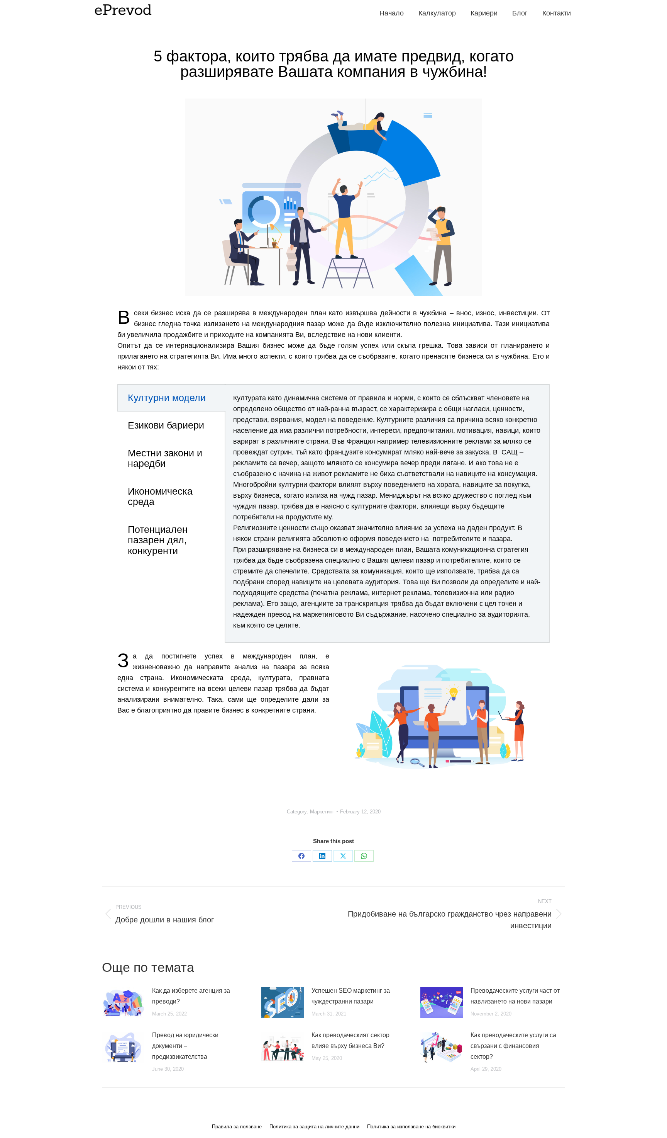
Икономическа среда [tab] (160, 496)
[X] (343, 856)
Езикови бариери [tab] (166, 425)
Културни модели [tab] (167, 397)
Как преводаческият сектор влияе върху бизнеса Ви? (350, 1040)
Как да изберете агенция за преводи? (191, 996)
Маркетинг (322, 812)
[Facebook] (301, 856)
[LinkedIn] (322, 856)
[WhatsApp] (364, 856)
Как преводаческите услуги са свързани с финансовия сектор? (513, 1046)
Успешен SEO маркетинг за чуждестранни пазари (350, 996)
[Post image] (123, 1002)
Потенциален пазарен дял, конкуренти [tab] (158, 540)
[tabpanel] (387, 513)
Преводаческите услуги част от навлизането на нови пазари (515, 996)
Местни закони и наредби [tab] (165, 458)
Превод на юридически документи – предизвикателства (185, 1046)
